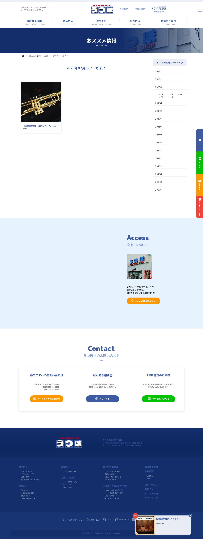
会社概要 (149, 471)
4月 (181, 94)
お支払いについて (27, 474)
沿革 (148, 478)
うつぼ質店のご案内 (70, 471)
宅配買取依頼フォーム (29, 498)
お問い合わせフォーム (113, 496)
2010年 (158, 174)
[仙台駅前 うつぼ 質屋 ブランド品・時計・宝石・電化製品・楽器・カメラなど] (102, 13)
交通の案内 (141, 9)
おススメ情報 (35, 55)
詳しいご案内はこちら (145, 300)
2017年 (158, 119)
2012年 (158, 158)
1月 (171, 97)
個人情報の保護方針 (112, 498)
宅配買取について (27, 496)
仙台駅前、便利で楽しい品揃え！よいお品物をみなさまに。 (35, 8)
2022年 (158, 71)
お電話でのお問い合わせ (114, 490)
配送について (26, 477)
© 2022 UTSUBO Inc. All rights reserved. (101, 533)
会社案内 (125, 9)
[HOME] (23, 55)
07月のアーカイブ (60, 55)
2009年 (158, 182)
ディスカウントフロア (71, 482)
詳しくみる (104, 398)
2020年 (47, 55)
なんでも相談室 (110, 467)
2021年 (158, 79)
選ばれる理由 (151, 467)
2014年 (158, 142)
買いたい (23, 467)
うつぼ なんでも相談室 (113, 471)
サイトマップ (151, 498)
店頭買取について (27, 490)
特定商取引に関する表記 (30, 479)
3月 (162, 97)
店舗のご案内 (67, 477)
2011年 (158, 166)
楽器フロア (67, 484)
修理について (109, 474)
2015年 (158, 134)
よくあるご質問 (110, 479)
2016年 (158, 126)
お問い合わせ (160, 12)
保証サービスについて (113, 477)
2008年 (158, 190)
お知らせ (149, 489)
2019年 (158, 103)
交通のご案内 (67, 487)
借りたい (65, 467)
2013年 (158, 150)
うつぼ (110, 519)
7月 (171, 94)
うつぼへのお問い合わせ (115, 485)
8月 (162, 94)
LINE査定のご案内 (160, 398)
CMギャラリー (152, 484)
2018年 (158, 111)
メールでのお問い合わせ (48, 398)
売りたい (23, 485)
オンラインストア (27, 471)
